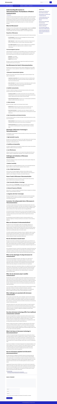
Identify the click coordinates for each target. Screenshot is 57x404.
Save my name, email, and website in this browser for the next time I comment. (19, 395)
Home (7, 5)
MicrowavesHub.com (26, 402)
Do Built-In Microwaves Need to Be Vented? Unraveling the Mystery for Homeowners (44, 31)
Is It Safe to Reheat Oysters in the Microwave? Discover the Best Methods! (44, 18)
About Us (22, 5)
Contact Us (26, 5)
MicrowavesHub (8, 2)
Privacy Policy (30, 5)
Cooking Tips (10, 5)
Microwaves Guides (16, 5)
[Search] (51, 2)
